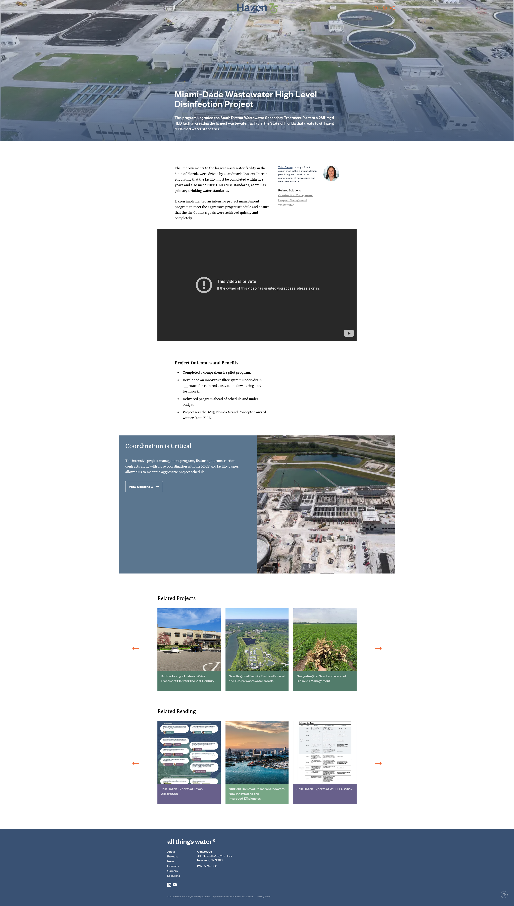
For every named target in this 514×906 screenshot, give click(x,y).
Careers (172, 870)
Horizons (173, 866)
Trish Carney (285, 167)
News (170, 861)
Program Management (292, 200)
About (171, 851)
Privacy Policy (263, 896)
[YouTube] (175, 885)
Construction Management (295, 195)
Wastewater (286, 204)
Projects (172, 856)
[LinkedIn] (169, 885)
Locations (173, 875)
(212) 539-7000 (207, 866)
